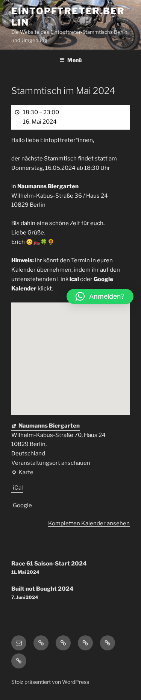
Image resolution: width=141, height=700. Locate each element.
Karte (22, 473)
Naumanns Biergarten (49, 425)
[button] (100, 296)
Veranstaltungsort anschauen (50, 463)
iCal (18, 487)
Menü (74, 60)
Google (22, 505)
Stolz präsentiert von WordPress (50, 682)
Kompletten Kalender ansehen (89, 523)
